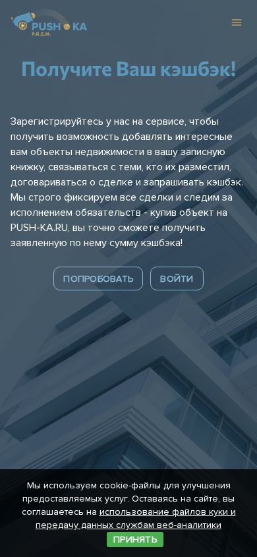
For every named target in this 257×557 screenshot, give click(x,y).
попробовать (98, 278)
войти (176, 278)
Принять (135, 539)
